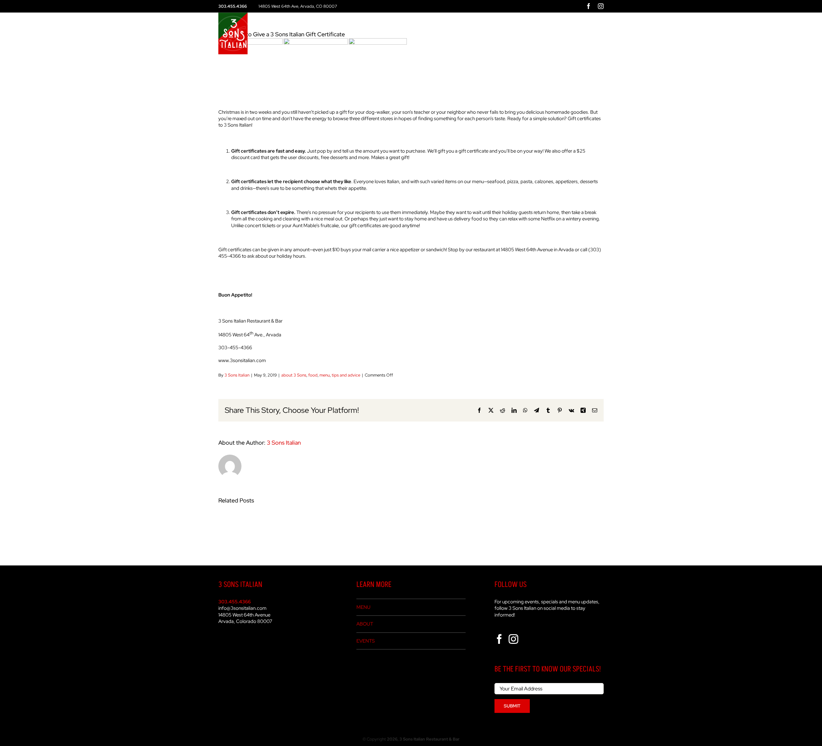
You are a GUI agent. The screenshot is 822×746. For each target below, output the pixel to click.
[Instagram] (513, 639)
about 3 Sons (293, 375)
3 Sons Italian (236, 375)
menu (324, 375)
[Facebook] (499, 639)
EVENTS (365, 641)
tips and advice (346, 375)
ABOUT (364, 624)
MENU (363, 607)
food (313, 375)
